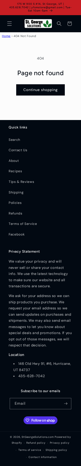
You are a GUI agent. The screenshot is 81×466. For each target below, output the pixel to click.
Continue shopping (40, 90)
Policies (15, 203)
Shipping (16, 192)
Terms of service (29, 450)
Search (14, 140)
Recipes (15, 171)
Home (6, 36)
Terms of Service (23, 224)
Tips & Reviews (21, 182)
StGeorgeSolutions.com (38, 437)
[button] (9, 23)
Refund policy (35, 443)
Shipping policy (56, 450)
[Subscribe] (65, 403)
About (14, 161)
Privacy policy (60, 443)
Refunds (15, 213)
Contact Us (18, 150)
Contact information (43, 457)
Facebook (17, 234)
